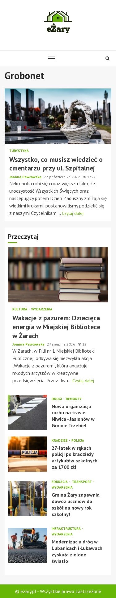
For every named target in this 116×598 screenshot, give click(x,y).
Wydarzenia (41, 309)
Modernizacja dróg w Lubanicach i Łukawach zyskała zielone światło (27, 545)
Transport (82, 482)
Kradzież (60, 440)
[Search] (107, 58)
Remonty (74, 399)
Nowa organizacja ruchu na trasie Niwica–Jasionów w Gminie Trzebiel (27, 412)
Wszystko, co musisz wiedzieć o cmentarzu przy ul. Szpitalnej (58, 116)
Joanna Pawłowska (25, 176)
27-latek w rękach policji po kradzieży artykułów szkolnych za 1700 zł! (27, 454)
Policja (77, 440)
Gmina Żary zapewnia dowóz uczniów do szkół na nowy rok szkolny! (27, 498)
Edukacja (60, 482)
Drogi (57, 399)
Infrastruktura (67, 528)
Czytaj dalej (73, 213)
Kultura (20, 309)
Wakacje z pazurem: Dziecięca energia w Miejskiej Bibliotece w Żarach (58, 274)
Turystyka (19, 151)
